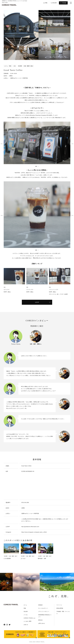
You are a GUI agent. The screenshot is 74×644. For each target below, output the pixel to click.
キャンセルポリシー (43, 608)
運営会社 (40, 620)
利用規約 (40, 605)
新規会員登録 (60, 608)
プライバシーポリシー (43, 611)
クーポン (26, 614)
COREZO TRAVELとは (29, 618)
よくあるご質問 (27, 621)
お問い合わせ (41, 623)
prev (2, 144)
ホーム (25, 605)
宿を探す (26, 611)
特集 (25, 608)
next (72, 144)
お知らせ (26, 624)
